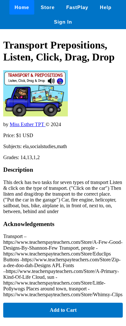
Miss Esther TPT (28, 124)
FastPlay (77, 7)
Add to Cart (63, 310)
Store (48, 7)
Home (22, 7)
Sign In (63, 22)
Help (105, 7)
